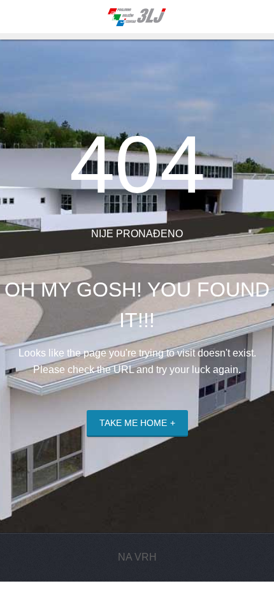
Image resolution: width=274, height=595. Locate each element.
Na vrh (137, 557)
